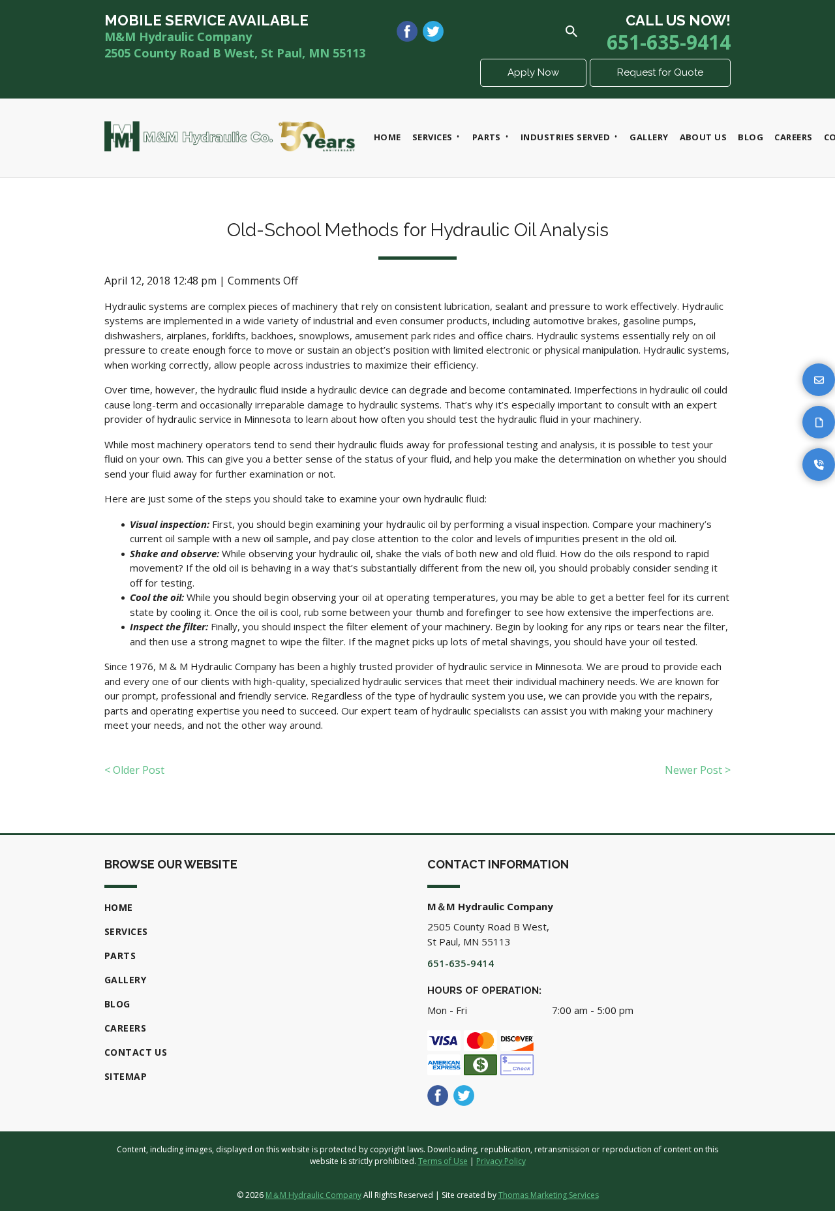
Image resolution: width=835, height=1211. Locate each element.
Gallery (125, 979)
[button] (818, 379)
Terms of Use (443, 1161)
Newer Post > (698, 770)
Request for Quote (660, 72)
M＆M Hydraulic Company (313, 1195)
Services (125, 931)
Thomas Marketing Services (548, 1195)
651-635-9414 (669, 42)
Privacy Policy (501, 1161)
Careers (125, 1028)
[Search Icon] (571, 31)
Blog (117, 1004)
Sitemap (125, 1076)
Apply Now (533, 72)
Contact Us (135, 1052)
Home (118, 907)
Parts (120, 955)
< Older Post (134, 770)
